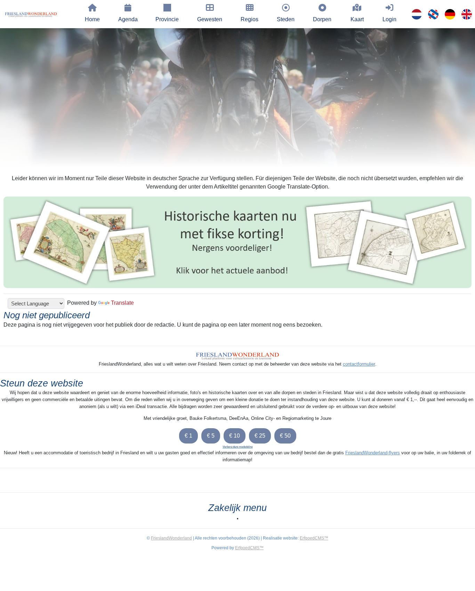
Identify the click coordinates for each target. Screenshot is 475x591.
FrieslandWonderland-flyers (372, 452)
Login (389, 19)
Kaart (357, 19)
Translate (122, 303)
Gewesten (209, 19)
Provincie (167, 19)
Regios (249, 19)
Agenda (128, 19)
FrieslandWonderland (171, 538)
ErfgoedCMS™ (314, 538)
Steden (286, 19)
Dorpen (322, 19)
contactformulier (359, 364)
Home (92, 19)
